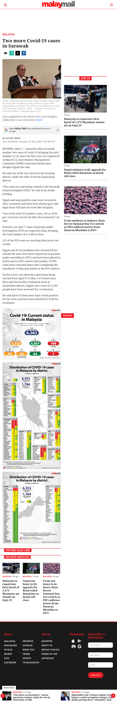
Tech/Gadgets (31, 662)
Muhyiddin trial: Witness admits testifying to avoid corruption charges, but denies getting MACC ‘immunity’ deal (91, 697)
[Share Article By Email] (5, 54)
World (8, 650)
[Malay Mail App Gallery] (73, 648)
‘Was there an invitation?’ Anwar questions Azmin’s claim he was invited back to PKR (31, 697)
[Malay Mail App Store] (73, 643)
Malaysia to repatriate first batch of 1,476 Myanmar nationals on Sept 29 (11, 590)
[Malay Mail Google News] (79, 648)
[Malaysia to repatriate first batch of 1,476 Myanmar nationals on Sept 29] (11, 568)
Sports (27, 658)
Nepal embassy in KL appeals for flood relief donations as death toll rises (31, 590)
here (39, 119)
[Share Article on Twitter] (17, 54)
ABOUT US (46, 645)
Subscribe (95, 675)
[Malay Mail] (58, 7)
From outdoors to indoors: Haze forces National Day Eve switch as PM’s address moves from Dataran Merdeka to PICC (51, 596)
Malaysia (17, 692)
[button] (58, 130)
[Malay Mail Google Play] (79, 643)
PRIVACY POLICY (50, 650)
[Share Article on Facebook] (23, 54)
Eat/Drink (10, 662)
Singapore (10, 645)
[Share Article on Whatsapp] (11, 54)
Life (6, 658)
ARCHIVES (47, 641)
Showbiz (28, 641)
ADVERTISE (47, 658)
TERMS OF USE (49, 654)
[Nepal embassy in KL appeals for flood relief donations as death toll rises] (31, 568)
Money (8, 654)
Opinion (28, 645)
